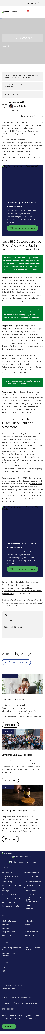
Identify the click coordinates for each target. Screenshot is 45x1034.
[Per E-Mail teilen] (18, 634)
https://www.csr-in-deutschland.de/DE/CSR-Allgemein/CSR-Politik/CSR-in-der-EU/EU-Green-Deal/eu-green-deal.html (22, 591)
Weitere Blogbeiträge (12, 94)
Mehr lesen (10, 725)
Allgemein (7, 731)
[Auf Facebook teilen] (4, 634)
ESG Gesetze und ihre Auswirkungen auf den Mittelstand (21, 86)
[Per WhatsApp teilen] (13, 634)
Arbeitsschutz (9, 676)
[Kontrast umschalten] (15, 3)
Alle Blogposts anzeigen (16, 662)
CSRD (5, 621)
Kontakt (9, 1026)
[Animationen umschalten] (18, 3)
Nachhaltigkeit (7, 46)
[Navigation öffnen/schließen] (41, 12)
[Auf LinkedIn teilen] (9, 634)
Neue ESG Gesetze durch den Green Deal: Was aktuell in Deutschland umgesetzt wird (21, 76)
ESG (11, 621)
